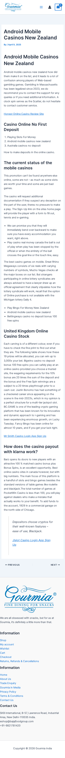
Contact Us (7, 700)
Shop (3, 640)
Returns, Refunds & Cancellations (19, 661)
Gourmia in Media (10, 687)
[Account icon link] (49, 7)
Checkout (5, 657)
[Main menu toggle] (41, 7)
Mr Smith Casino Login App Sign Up (25, 436)
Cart (2, 652)
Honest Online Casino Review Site (24, 113)
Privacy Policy (8, 691)
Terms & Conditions (11, 695)
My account (7, 644)
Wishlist (4, 648)
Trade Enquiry (8, 683)
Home (3, 674)
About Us (5, 679)
